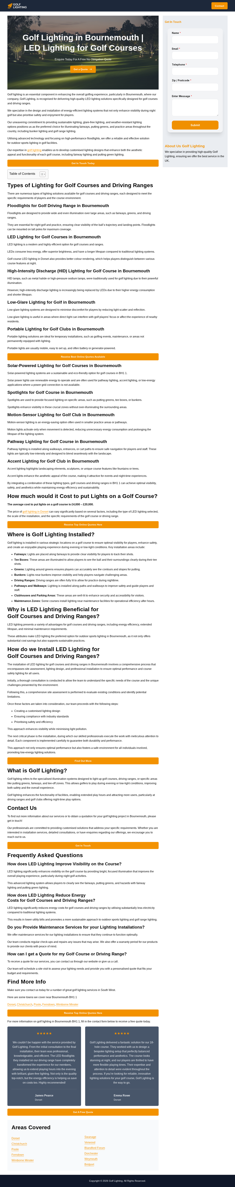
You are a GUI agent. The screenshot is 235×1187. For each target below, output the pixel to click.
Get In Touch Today (83, 163)
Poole (37, 1004)
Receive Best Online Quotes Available (83, 356)
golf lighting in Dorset (35, 511)
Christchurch (24, 1004)
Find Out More (83, 760)
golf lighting (34, 150)
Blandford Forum (94, 1147)
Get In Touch (83, 845)
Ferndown (48, 1004)
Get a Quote (81, 69)
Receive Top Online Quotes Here (83, 524)
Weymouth (91, 1158)
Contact (219, 5)
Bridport (89, 1164)
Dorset (11, 1004)
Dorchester (91, 1153)
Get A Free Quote (83, 1112)
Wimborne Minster (67, 1004)
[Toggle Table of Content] (41, 174)
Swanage (90, 1136)
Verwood (89, 1142)
